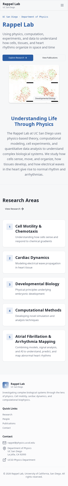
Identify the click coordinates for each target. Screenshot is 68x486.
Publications (9, 423)
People (6, 418)
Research (7, 414)
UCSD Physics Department (21, 459)
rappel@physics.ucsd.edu (21, 442)
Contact (7, 427)
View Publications (50, 57)
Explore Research (16, 57)
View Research (12, 208)
